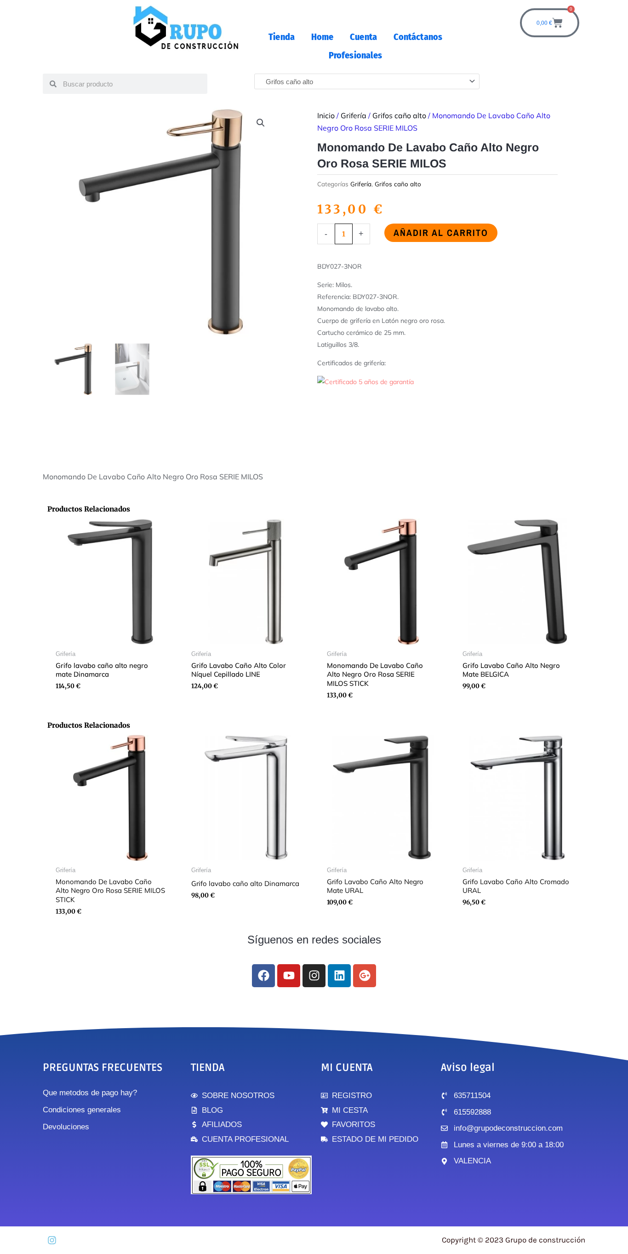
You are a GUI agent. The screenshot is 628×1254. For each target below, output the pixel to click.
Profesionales (355, 55)
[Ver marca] (365, 381)
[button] (260, 123)
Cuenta (363, 36)
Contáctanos (418, 36)
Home (322, 36)
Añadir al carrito (441, 232)
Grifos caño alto (399, 115)
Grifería (353, 115)
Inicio (326, 115)
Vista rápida (110, 637)
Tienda (281, 36)
